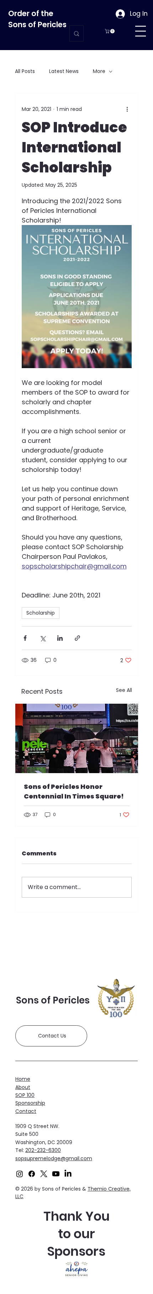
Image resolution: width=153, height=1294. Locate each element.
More (99, 71)
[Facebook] (31, 1174)
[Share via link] (77, 638)
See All (124, 690)
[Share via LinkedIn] (60, 638)
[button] (110, 31)
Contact (25, 1111)
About (22, 1087)
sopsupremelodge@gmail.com (53, 1158)
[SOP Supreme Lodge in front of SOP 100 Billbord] (76, 738)
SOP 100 (25, 1095)
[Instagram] (19, 1174)
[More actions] (127, 109)
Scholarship (40, 612)
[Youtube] (56, 1174)
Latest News (64, 71)
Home (22, 1079)
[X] (43, 1174)
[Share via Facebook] (25, 638)
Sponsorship (30, 1103)
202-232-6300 (43, 1150)
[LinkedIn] (68, 1174)
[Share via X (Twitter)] (42, 638)
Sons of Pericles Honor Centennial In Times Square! (74, 791)
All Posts (25, 71)
